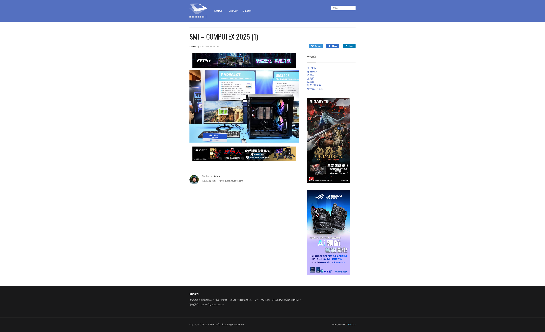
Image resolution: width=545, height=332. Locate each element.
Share (334, 46)
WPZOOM (350, 324)
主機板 (310, 78)
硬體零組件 (313, 71)
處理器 (310, 75)
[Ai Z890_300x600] (328, 232)
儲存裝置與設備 (315, 88)
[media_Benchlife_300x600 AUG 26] (328, 140)
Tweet (317, 46)
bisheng (195, 46)
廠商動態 (246, 11)
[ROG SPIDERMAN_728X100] (244, 153)
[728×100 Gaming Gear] (244, 60)
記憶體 (310, 82)
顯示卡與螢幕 (314, 85)
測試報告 (233, 11)
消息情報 (218, 11)
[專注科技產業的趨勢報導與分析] (198, 10)
